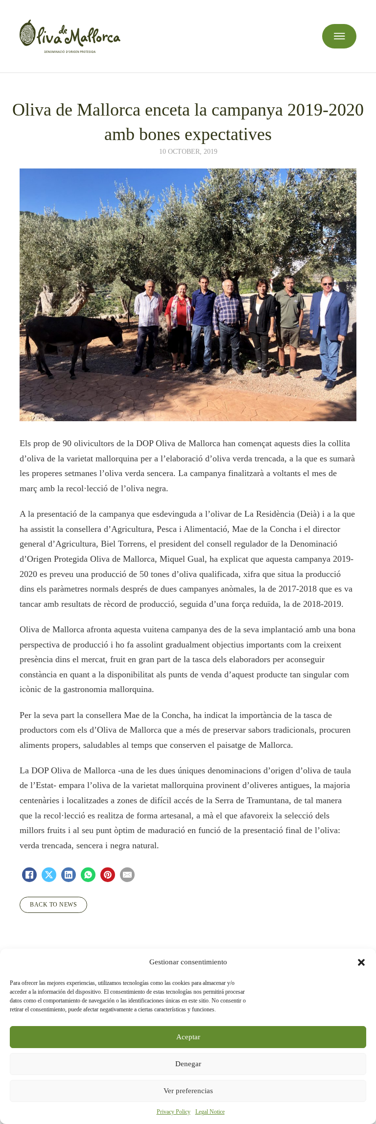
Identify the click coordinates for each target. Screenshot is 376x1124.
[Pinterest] (107, 874)
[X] (49, 874)
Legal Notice (210, 1111)
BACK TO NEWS (53, 904)
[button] (361, 962)
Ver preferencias (188, 1091)
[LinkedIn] (68, 874)
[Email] (127, 874)
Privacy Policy (173, 1111)
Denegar (188, 1064)
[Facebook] (29, 874)
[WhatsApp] (88, 874)
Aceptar (188, 1037)
